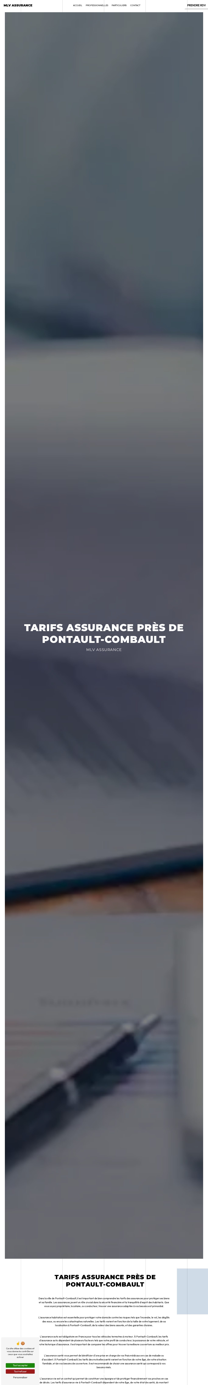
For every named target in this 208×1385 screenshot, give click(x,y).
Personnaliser (20, 1377)
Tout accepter (20, 1365)
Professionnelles (97, 5)
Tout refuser (20, 1371)
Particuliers (119, 5)
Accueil (77, 5)
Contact (135, 5)
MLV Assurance (18, 5)
